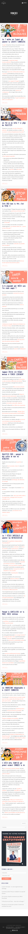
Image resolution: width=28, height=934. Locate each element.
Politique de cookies (20, 927)
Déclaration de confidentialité (13, 928)
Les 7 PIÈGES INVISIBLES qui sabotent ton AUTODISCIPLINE (12, 536)
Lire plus (5, 102)
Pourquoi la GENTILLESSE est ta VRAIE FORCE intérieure (13, 612)
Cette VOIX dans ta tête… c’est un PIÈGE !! (13, 204)
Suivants (24, 823)
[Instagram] (13, 930)
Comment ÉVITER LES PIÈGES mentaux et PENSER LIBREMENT (13, 373)
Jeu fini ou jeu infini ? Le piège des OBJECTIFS (14, 124)
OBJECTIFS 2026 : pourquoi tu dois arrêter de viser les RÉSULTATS (12, 456)
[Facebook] (11, 930)
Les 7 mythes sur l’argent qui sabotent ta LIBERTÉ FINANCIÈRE (13, 40)
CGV (3, 927)
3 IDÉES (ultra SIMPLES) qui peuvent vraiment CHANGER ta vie (13, 764)
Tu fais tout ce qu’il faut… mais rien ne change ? (13, 901)
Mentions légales (10, 927)
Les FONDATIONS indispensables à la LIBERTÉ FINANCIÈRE (13, 688)
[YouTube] (17, 930)
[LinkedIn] (15, 930)
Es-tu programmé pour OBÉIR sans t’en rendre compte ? (14, 287)
